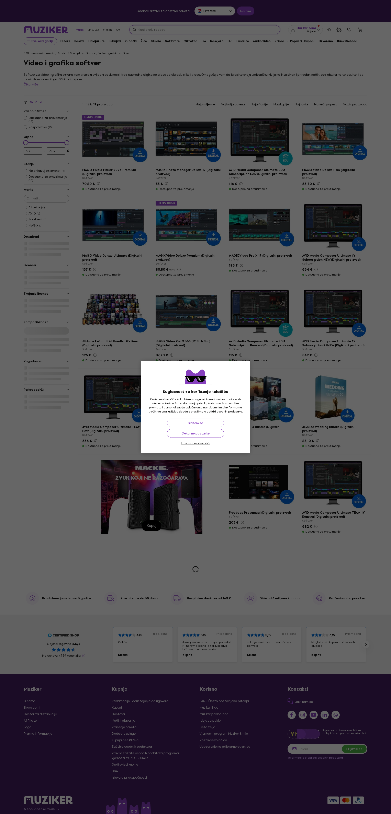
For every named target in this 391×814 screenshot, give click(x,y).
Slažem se (195, 423)
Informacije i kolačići (195, 443)
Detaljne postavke (196, 433)
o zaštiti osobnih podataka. (223, 411)
